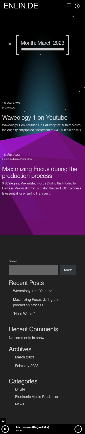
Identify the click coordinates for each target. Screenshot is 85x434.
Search (13, 261)
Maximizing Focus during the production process (39, 172)
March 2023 (24, 356)
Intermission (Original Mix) (32, 427)
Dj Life (5, 107)
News (12, 107)
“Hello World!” (24, 313)
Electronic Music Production (17, 159)
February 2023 (26, 365)
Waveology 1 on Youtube (34, 117)
